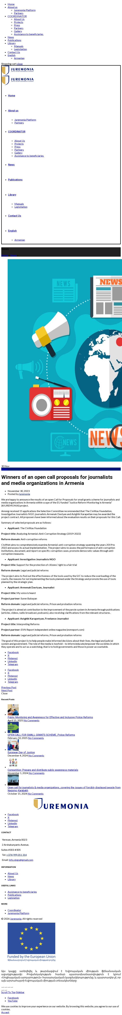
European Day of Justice (21, 752)
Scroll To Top (8, 992)
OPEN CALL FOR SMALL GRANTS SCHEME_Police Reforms (41, 734)
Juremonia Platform (25, 10)
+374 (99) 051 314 (16, 854)
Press (17, 25)
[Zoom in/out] (11, 987)
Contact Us (14, 52)
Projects (18, 22)
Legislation (14, 897)
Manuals (18, 46)
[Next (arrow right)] (5, 990)
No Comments (31, 720)
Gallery (18, 31)
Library (12, 43)
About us (12, 7)
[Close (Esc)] (2, 987)
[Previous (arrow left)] (2, 990)
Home (11, 4)
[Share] (5, 987)
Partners (18, 13)
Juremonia (15, 918)
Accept (5, 1012)
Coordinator (14, 910)
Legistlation (20, 49)
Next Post (6, 690)
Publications (14, 40)
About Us (19, 19)
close (20, 63)
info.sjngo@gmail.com (21, 859)
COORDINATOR (17, 16)
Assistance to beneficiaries (29, 34)
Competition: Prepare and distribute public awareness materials (43, 769)
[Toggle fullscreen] (8, 987)
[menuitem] (11, 55)
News (11, 37)
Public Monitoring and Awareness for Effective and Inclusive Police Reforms (50, 717)
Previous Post (8, 687)
